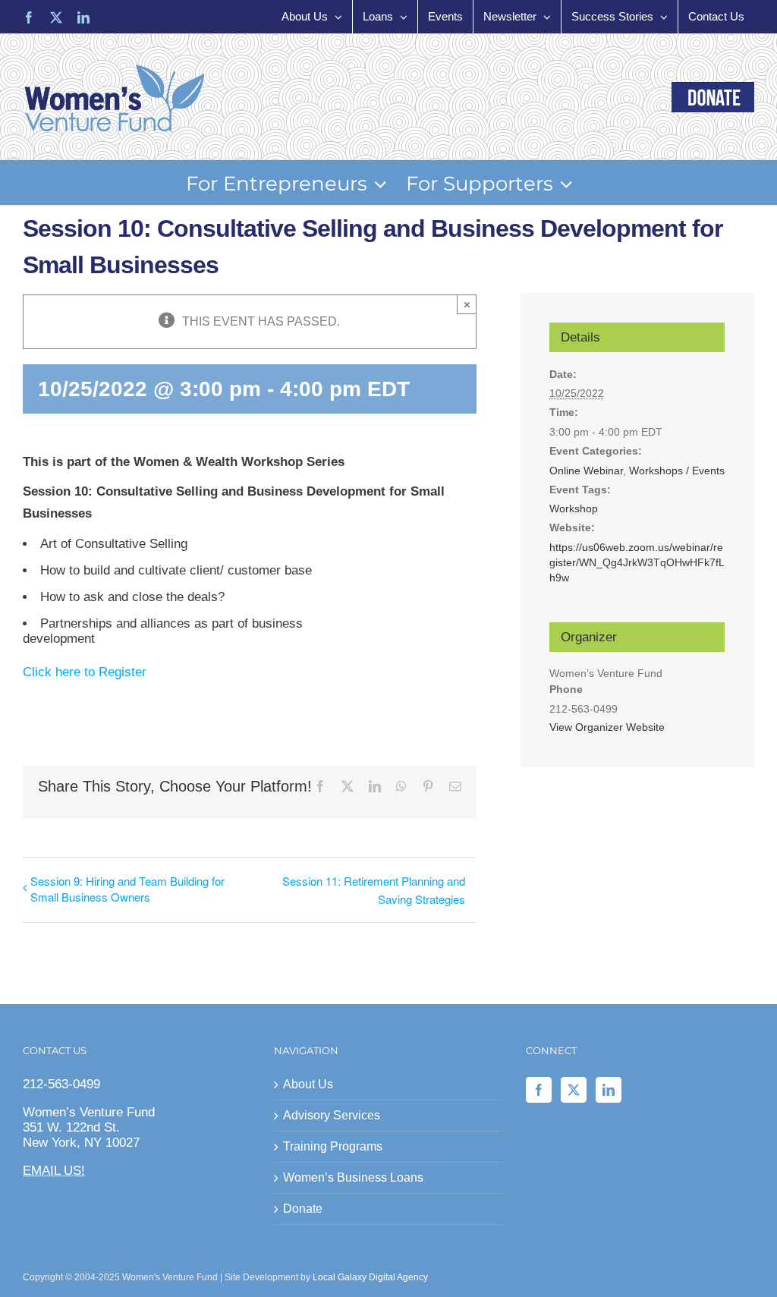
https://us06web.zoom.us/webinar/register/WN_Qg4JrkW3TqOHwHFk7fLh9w (637, 562)
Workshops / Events (677, 470)
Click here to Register (84, 672)
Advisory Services (331, 1115)
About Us (308, 1084)
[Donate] (713, 97)
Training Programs (332, 1146)
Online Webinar (586, 470)
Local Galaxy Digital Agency (370, 1277)
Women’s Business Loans (353, 1177)
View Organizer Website (607, 727)
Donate (302, 1208)
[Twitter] (574, 1090)
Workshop (573, 508)
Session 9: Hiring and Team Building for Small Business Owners (127, 889)
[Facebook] (539, 1090)
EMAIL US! (54, 1170)
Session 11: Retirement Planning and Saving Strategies (373, 889)
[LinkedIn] (608, 1090)
